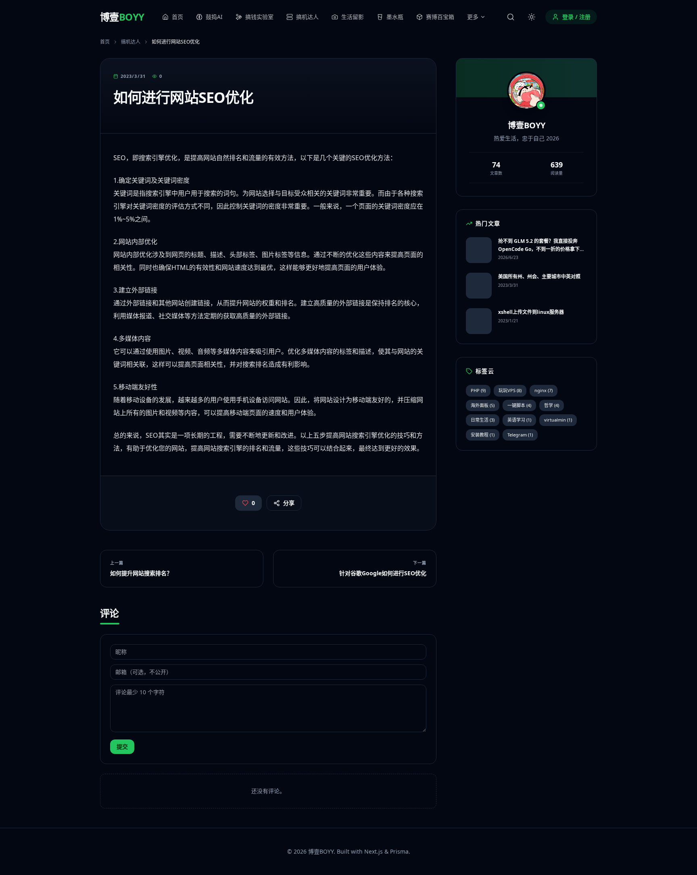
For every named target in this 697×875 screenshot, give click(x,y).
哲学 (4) (551, 405)
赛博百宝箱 (440, 17)
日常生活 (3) (483, 420)
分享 (288, 503)
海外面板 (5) (483, 405)
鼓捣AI (214, 17)
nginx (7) (543, 390)
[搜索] (510, 17)
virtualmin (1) (558, 420)
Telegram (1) (520, 435)
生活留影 (352, 17)
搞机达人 (307, 17)
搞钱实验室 (259, 17)
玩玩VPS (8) (510, 390)
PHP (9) (478, 390)
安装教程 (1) (483, 435)
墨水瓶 (394, 17)
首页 (177, 17)
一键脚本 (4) (519, 405)
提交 (122, 746)
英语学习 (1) (519, 420)
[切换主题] (531, 17)
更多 (472, 17)
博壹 (122, 16)
